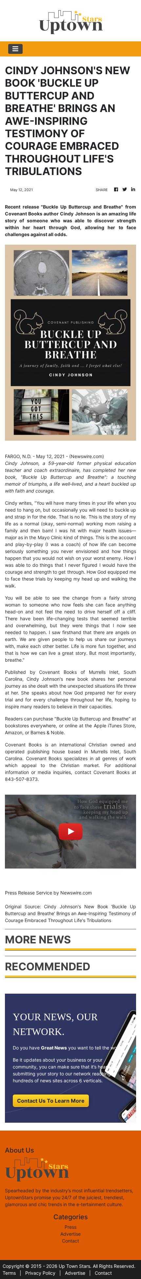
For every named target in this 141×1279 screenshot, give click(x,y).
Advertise (70, 1234)
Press (70, 1227)
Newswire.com (86, 456)
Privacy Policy (40, 1273)
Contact (70, 1241)
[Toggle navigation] (15, 49)
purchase (43, 718)
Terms (9, 1273)
